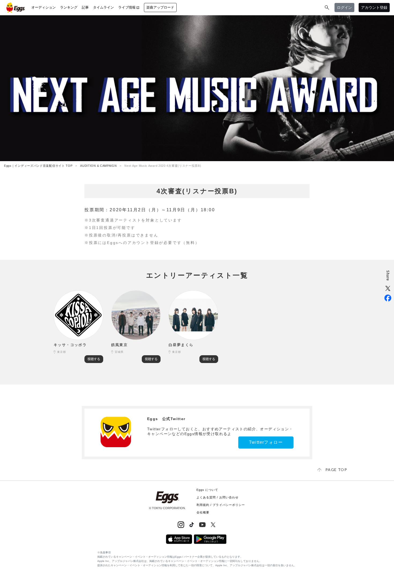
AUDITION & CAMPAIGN (98, 165)
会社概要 (202, 512)
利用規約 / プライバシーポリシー (220, 504)
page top (336, 469)
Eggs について (207, 489)
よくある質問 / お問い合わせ (217, 497)
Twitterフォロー (266, 442)
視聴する (93, 359)
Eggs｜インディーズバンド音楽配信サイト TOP (38, 165)
